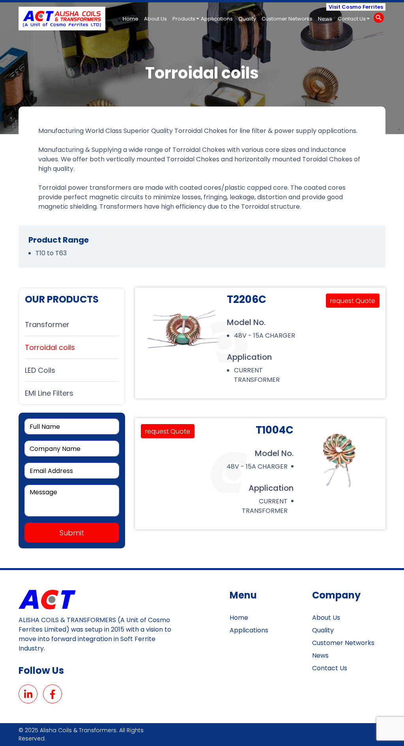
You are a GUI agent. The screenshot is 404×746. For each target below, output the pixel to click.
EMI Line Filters (49, 393)
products (183, 18)
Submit (72, 533)
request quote (352, 300)
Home (239, 617)
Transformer (47, 324)
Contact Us (329, 668)
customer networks (287, 18)
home (130, 18)
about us (155, 18)
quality (247, 18)
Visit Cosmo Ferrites (356, 7)
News (320, 655)
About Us (326, 617)
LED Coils (40, 370)
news (325, 18)
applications (217, 18)
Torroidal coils (50, 347)
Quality (323, 630)
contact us (352, 18)
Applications (249, 630)
